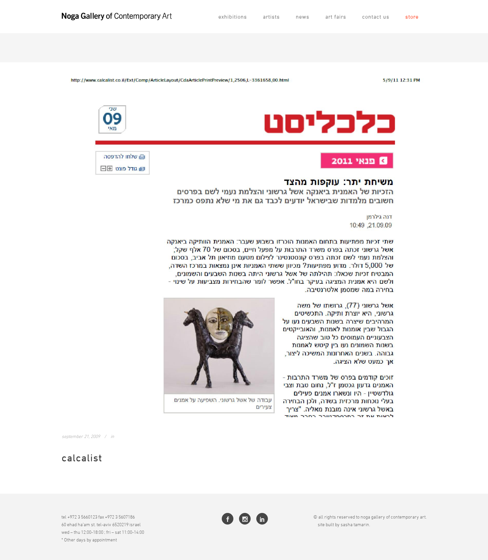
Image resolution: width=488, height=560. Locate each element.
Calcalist (82, 457)
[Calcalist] (244, 243)
